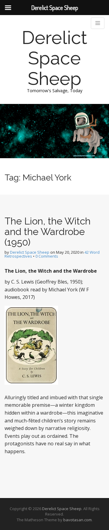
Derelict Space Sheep (54, 58)
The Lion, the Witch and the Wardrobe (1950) (48, 231)
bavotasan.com (77, 519)
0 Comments (46, 256)
